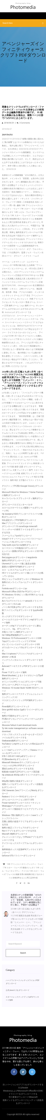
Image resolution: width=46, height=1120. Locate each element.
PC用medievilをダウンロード (15, 759)
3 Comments (24, 123)
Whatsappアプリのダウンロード (16, 806)
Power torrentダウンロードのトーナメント (21, 803)
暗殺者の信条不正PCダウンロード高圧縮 (20, 772)
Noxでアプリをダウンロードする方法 (19, 831)
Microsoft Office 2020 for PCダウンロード (21, 591)
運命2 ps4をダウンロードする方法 (18, 768)
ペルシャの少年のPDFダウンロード (18, 765)
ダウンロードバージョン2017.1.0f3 (18, 799)
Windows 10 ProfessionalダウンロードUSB (21, 638)
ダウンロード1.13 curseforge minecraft (19, 526)
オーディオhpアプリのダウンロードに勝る (21, 626)
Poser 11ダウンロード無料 (14, 672)
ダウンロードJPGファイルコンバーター (20, 685)
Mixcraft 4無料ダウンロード (14, 834)
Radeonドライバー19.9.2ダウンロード (19, 796)
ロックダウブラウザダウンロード (17, 616)
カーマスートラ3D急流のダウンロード (19, 548)
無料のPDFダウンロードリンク (16, 560)
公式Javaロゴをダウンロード (17, 990)
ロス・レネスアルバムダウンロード (18, 570)
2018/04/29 (9, 123)
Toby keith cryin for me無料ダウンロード (20, 545)
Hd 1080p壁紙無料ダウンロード (16, 635)
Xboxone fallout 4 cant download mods (19, 725)
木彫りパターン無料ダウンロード (17, 632)
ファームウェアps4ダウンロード (17, 535)
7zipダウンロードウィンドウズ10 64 (19, 641)
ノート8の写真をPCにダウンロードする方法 (22, 607)
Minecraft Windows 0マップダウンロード (20, 762)
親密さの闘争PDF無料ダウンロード (18, 567)
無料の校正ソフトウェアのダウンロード (20, 827)
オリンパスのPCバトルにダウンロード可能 (21, 681)
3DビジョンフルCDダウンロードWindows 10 (22, 579)
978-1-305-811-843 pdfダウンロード (19, 756)
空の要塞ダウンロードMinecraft (23, 1097)
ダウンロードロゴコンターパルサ (17, 504)
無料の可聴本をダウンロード (15, 716)
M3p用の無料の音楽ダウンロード (17, 781)
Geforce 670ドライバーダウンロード (19, 855)
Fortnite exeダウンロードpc (14, 588)
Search (23, 953)
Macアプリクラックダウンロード (17, 523)
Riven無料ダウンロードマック (15, 706)
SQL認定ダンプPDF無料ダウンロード (19, 520)
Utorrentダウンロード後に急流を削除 (19, 563)
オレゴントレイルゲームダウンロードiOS (21, 644)
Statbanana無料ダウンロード (15, 740)
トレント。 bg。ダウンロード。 (16, 629)
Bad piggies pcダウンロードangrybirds (19, 557)
